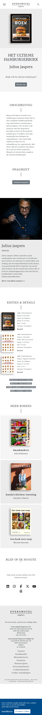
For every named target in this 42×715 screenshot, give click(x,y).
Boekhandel (21, 654)
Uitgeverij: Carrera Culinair (21, 380)
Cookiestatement (21, 670)
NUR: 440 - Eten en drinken (21, 383)
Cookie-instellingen (21, 673)
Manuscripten (21, 663)
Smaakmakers (21, 450)
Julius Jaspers (13, 246)
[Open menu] (4, 4)
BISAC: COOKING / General (21, 391)
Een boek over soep (21, 539)
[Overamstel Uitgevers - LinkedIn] (8, 586)
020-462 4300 (21, 635)
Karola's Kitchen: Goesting (21, 494)
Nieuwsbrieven (21, 657)
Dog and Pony (29, 681)
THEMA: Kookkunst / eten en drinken (21, 387)
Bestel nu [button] (21, 84)
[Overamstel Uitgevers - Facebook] (21, 586)
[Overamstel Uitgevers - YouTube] (34, 586)
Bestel (20, 329)
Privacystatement (21, 666)
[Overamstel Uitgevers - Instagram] (14, 586)
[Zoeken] (38, 4)
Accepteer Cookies (22, 711)
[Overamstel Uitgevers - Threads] (21, 591)
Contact (21, 651)
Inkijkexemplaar (21, 182)
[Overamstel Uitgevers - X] (28, 586)
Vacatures (21, 660)
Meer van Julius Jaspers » (13, 281)
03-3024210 (21, 647)
